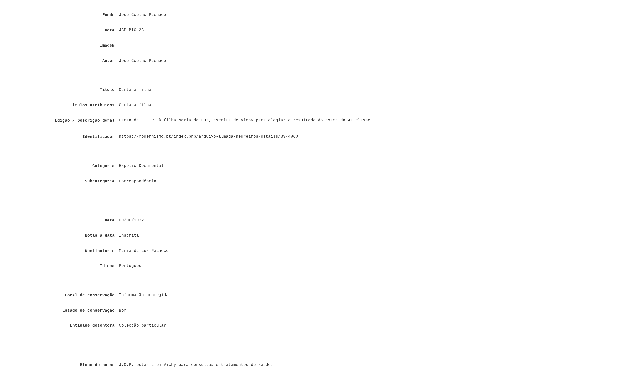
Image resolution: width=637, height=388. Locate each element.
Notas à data (100, 235)
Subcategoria (100, 181)
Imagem (107, 45)
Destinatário (100, 251)
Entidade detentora (92, 325)
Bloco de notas (97, 365)
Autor (108, 61)
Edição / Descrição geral (85, 120)
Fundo (108, 15)
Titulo (107, 90)
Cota (110, 30)
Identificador (98, 137)
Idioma (107, 266)
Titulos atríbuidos (92, 105)
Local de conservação (90, 295)
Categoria (103, 166)
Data (110, 220)
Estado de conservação (88, 310)
